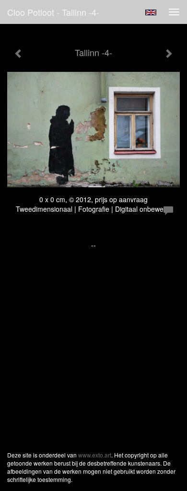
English (150, 12)
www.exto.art (94, 455)
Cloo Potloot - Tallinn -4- (53, 12)
